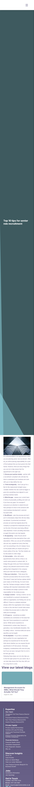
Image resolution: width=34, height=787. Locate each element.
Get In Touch (12, 778)
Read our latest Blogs (12, 760)
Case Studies (10, 757)
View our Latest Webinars (14, 762)
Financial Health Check (13, 742)
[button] (27, 5)
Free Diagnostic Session (13, 746)
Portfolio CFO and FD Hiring (14, 730)
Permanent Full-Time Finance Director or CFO (17, 714)
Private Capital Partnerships (14, 727)
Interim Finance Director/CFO (15, 722)
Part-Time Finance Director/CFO (16, 720)
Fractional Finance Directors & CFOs (17, 717)
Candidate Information (13, 773)
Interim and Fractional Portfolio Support (15, 732)
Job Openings (10, 775)
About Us (8, 755)
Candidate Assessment (13, 744)
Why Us (8, 749)
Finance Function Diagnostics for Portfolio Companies (16, 736)
